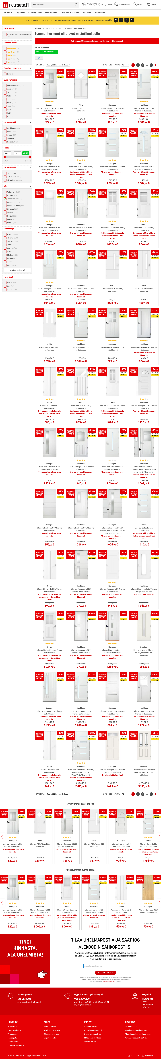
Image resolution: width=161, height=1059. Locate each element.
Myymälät (87, 12)
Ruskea (12, 195)
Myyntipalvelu (51, 12)
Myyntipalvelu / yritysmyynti (88, 994)
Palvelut (88, 1021)
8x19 (11, 109)
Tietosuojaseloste (51, 1034)
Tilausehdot (13, 1034)
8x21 (11, 116)
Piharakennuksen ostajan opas (138, 1034)
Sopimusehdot (50, 1038)
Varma (11, 251)
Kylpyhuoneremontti (93, 1030)
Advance (12, 262)
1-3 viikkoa (12, 173)
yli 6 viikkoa (14, 180)
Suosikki (12, 241)
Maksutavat (13, 1026)
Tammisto (147, 998)
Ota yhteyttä (24, 998)
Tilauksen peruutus (16, 1045)
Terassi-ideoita (131, 1026)
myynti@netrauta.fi (82, 1005)
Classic (12, 234)
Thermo (12, 238)
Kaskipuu (13, 128)
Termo (11, 245)
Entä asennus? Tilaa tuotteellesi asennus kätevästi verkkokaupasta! (97, 41)
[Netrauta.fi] (16, 5)
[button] (17, 270)
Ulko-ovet (68, 28)
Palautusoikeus (14, 1030)
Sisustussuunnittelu (92, 1034)
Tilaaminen (13, 1021)
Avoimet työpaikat (52, 1030)
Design (11, 258)
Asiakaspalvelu (35, 12)
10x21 (12, 89)
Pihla (11, 131)
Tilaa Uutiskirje (105, 973)
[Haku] (76, 5)
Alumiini (11, 289)
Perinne (12, 248)
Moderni (12, 255)
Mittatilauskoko (15, 85)
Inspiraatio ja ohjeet (70, 12)
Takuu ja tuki (13, 1038)
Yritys (47, 1021)
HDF (11, 283)
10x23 (12, 92)
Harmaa (12, 209)
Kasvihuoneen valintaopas (136, 1030)
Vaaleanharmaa (15, 206)
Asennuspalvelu (91, 1026)
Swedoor (12, 138)
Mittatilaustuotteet (92, 1038)
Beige (11, 216)
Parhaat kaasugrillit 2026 (136, 1038)
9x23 (11, 106)
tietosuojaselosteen (109, 981)
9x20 (11, 103)
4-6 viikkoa (14, 177)
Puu (10, 286)
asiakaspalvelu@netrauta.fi (29, 1002)
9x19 (11, 99)
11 (151, 65)
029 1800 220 (82, 998)
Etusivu (38, 28)
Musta (11, 219)
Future (11, 265)
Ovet (60, 28)
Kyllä (10, 74)
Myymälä (146, 994)
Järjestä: (40, 65)
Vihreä (11, 223)
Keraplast (12, 142)
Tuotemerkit (100, 12)
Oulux (11, 135)
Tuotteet (6, 12)
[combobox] (55, 5)
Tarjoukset (20, 12)
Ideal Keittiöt (90, 1041)
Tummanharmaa (16, 199)
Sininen (12, 212)
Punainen (13, 202)
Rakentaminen (49, 28)
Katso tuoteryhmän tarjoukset (19, 35)
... (147, 65)
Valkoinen (13, 192)
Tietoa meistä (50, 1026)
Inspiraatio (130, 1021)
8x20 (11, 113)
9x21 (11, 96)
